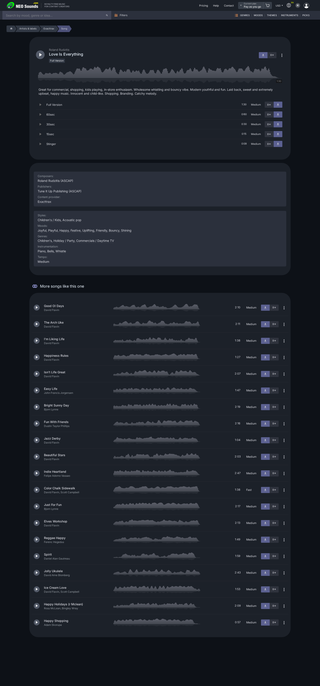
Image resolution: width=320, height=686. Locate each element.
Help (216, 5)
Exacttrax (44, 201)
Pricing (203, 5)
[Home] (11, 29)
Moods (258, 15)
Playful (53, 230)
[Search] (107, 15)
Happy (64, 230)
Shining (126, 230)
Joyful (42, 230)
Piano (41, 251)
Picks (306, 15)
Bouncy (114, 230)
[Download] (278, 104)
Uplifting (88, 230)
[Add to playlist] (269, 104)
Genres (245, 15)
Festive (76, 230)
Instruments (289, 15)
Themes (272, 15)
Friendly (101, 230)
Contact (229, 5)
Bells (50, 251)
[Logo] (22, 5)
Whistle (61, 251)
